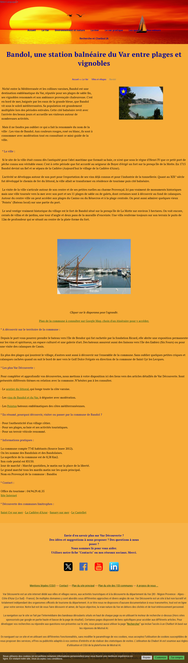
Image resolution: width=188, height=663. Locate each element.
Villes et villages (99, 79)
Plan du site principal (83, 585)
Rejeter (147, 657)
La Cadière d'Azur (36, 512)
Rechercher (133, 624)
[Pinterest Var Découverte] (114, 566)
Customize (160, 657)
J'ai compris (177, 657)
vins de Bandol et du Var (22, 397)
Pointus (12, 406)
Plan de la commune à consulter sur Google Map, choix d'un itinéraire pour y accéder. (94, 321)
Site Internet (9, 495)
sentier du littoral (17, 389)
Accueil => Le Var (80, 79)
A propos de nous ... (147, 585)
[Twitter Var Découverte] (68, 566)
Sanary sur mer (59, 512)
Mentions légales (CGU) (43, 585)
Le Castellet (78, 512)
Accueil (31, 30)
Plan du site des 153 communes (115, 585)
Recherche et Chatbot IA (94, 38)
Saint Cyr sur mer (12, 512)
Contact (63, 585)
